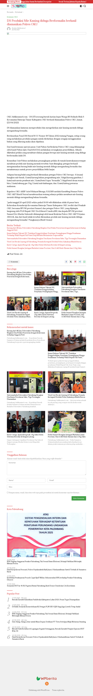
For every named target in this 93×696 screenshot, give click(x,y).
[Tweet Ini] (70, 261)
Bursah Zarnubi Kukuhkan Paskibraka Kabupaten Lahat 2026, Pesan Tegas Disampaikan (46, 600)
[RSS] (47, 684)
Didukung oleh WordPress (39, 690)
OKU (16, 17)
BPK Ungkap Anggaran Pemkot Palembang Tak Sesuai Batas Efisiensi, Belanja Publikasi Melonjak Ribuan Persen (44, 562)
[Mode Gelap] (81, 6)
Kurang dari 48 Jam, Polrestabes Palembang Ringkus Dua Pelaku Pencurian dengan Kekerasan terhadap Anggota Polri (46, 229)
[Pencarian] (84, 6)
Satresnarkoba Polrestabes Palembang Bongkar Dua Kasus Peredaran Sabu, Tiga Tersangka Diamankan (46, 239)
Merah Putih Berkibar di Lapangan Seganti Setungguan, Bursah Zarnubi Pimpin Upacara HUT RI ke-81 (48, 630)
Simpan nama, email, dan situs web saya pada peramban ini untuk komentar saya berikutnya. (44, 493)
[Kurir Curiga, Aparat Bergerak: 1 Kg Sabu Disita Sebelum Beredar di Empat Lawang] (46, 303)
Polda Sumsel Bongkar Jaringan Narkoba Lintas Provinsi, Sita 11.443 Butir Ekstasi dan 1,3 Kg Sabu (44, 248)
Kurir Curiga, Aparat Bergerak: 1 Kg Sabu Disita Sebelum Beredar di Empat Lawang (39, 245)
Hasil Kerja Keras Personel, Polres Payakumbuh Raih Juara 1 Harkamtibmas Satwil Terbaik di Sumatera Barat (46, 571)
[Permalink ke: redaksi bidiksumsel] (9, 29)
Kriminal (10, 17)
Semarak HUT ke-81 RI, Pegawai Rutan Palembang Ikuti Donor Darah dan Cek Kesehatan (41, 586)
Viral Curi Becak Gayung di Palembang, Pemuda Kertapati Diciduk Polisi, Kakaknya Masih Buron (44, 242)
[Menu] (8, 6)
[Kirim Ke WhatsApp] (84, 261)
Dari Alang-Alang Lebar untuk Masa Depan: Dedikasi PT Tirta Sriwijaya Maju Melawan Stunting (49, 622)
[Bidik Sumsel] (19, 6)
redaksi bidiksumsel (18, 28)
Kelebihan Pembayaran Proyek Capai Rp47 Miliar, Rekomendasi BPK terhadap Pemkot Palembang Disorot (44, 579)
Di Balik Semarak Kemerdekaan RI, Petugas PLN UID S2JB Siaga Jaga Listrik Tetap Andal (46, 607)
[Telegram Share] (80, 261)
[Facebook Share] (66, 261)
